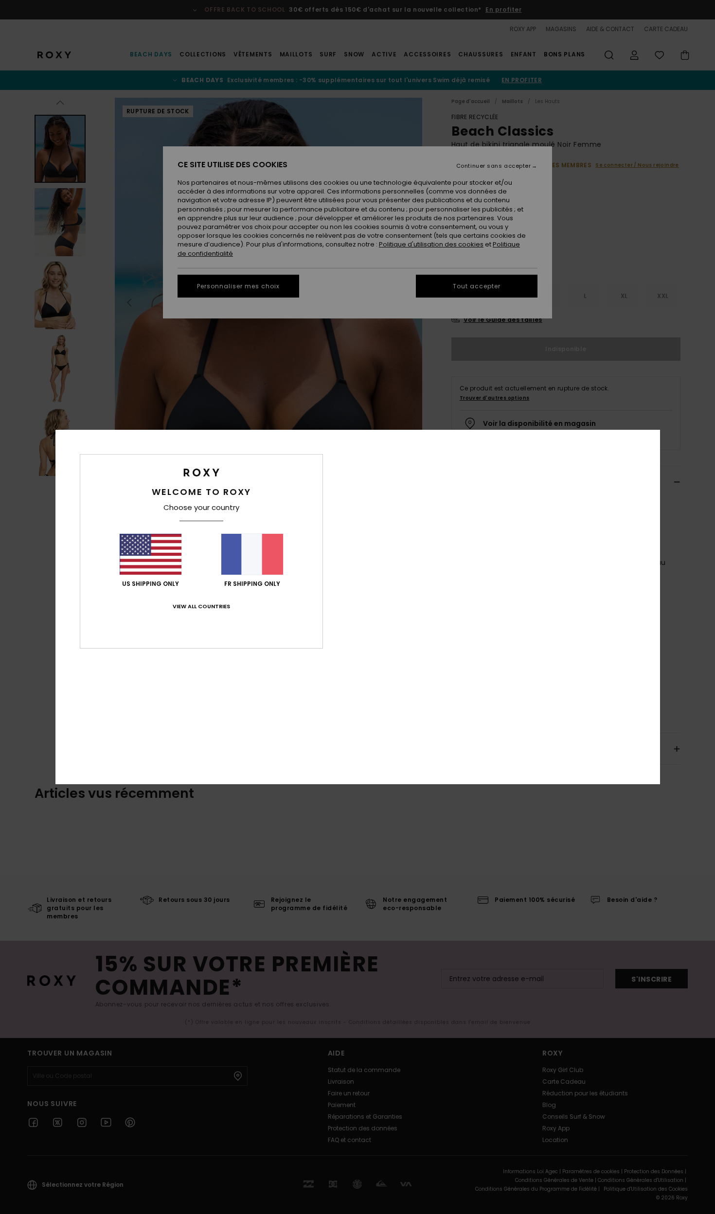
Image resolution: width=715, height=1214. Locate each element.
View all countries (201, 606)
